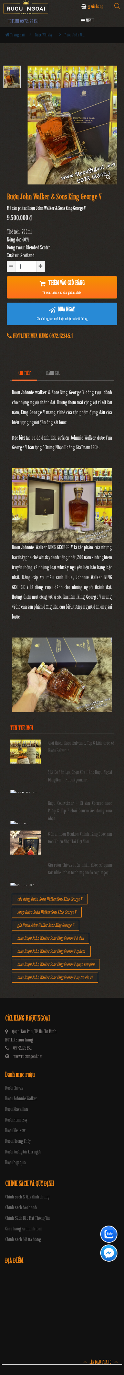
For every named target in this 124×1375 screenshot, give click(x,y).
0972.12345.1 (22, 1048)
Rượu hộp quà (15, 1162)
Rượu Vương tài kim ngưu (23, 1152)
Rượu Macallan (16, 1109)
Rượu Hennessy (16, 1120)
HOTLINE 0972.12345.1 (23, 21)
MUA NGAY (62, 313)
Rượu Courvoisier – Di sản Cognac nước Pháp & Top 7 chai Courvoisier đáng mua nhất (80, 811)
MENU (89, 20)
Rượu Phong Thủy (18, 1141)
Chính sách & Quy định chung (27, 1197)
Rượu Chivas (14, 1088)
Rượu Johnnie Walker (21, 1099)
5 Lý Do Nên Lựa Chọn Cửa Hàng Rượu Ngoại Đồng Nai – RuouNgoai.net (80, 776)
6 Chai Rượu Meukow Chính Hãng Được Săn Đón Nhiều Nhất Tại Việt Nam (80, 838)
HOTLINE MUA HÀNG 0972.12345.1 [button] (42, 336)
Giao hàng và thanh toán (23, 1229)
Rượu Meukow (15, 1131)
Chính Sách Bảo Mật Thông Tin (27, 1218)
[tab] (25, 373)
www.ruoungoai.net (27, 1056)
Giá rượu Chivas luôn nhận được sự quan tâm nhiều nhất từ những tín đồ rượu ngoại (80, 869)
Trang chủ (17, 34)
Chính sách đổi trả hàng (23, 1239)
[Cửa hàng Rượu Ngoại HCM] (25, 7)
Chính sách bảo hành (21, 1207)
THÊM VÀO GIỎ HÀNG (63, 287)
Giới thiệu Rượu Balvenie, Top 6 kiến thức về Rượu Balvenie (81, 747)
